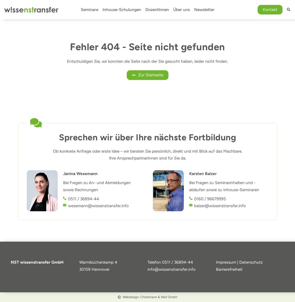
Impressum (226, 262)
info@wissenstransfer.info (171, 269)
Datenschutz (251, 262)
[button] (270, 10)
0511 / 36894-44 (177, 262)
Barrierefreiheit (229, 269)
